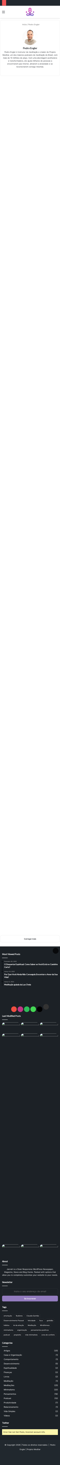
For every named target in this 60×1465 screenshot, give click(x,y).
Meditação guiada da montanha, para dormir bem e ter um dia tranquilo (28, 769)
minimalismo (8, 1330)
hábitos (6, 1325)
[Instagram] (32, 71)
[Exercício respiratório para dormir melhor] (30, 1039)
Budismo (19, 1316)
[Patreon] (35, 1000)
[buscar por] (56, 13)
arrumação (8, 1316)
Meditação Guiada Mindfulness (30, 685)
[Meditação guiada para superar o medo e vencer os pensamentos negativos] (30, 374)
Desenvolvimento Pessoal (14, 1320)
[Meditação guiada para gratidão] (30, 457)
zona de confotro (48, 1335)
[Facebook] (24, 71)
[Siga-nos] (55, 950)
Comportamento (11, 1359)
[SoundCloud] (36, 71)
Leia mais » (11, 154)
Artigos (7, 1351)
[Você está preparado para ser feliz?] (30, 1249)
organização (22, 1330)
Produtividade (10, 1403)
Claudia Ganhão (33, 1316)
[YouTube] (28, 71)
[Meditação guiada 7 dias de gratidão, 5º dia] (49, 1249)
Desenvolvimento (11, 1364)
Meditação (32, 1325)
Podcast (7, 1398)
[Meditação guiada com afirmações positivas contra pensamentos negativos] (30, 889)
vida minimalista (31, 1335)
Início (24, 24)
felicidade (31, 1320)
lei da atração (18, 1325)
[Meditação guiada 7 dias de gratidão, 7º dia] (49, 1039)
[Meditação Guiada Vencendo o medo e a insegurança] (30, 204)
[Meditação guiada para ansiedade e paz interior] (30, 541)
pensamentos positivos (40, 1330)
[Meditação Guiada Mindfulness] (30, 711)
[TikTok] (39, 71)
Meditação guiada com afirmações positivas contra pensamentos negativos (26, 858)
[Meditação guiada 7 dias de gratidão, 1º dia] (30, 120)
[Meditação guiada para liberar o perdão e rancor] (30, 1027)
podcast (7, 1335)
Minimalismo (9, 1390)
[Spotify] (28, 1000)
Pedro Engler (30, 48)
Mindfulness (45, 1325)
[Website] (20, 71)
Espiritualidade (10, 1368)
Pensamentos (10, 1394)
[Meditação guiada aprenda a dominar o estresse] (49, 1027)
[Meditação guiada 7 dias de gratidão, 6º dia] (11, 1249)
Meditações (11, 85)
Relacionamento (11, 1407)
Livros (6, 1377)
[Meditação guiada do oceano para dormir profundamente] (11, 1027)
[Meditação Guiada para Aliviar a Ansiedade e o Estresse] (30, 285)
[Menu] (3, 13)
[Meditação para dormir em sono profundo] (11, 1138)
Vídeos (7, 1416)
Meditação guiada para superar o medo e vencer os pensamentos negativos (29, 343)
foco (41, 1320)
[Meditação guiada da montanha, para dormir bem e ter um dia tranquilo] (30, 800)
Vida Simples (9, 1411)
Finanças (8, 1372)
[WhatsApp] (31, 1000)
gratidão (50, 1320)
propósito (17, 1335)
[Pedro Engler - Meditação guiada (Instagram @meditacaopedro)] (30, 12)
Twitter (5, 1423)
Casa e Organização (13, 1355)
